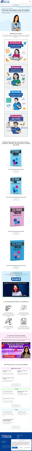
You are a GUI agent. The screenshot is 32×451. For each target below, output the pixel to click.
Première (18, 438)
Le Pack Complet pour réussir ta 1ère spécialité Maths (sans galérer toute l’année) (8, 420)
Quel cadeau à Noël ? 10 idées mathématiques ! (22, 392)
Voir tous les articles (16, 427)
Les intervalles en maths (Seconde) (7, 371)
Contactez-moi (4, 442)
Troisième (18, 436)
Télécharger (16, 171)
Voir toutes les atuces (16, 405)
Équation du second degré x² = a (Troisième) (22, 371)
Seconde (18, 437)
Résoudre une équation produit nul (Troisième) (8, 378)
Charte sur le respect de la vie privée (21, 449)
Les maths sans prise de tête (7, 391)
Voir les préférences (27, 447)
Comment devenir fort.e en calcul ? (8, 399)
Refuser (21, 447)
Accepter (14, 447)
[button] (30, 440)
